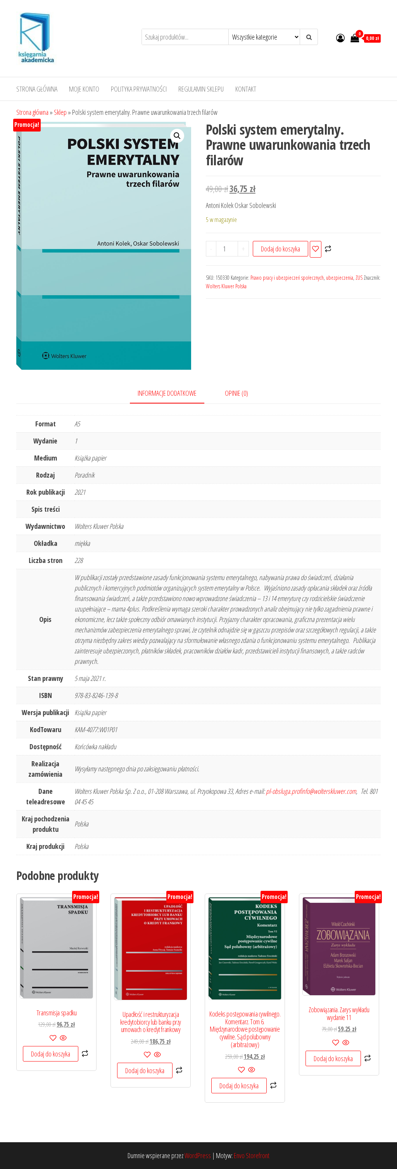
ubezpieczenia (339, 277)
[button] (177, 136)
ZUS (359, 277)
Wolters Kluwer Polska (226, 286)
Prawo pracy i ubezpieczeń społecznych (287, 277)
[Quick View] (63, 1038)
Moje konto (84, 89)
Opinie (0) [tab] (236, 393)
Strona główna (36, 89)
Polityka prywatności (139, 89)
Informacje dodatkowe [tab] (167, 393)
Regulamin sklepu (201, 89)
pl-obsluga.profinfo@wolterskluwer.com (311, 791)
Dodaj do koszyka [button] (50, 1053)
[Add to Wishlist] (315, 249)
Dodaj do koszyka (280, 248)
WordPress (198, 1155)
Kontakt (245, 89)
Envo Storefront (251, 1155)
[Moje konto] (340, 37)
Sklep (60, 112)
